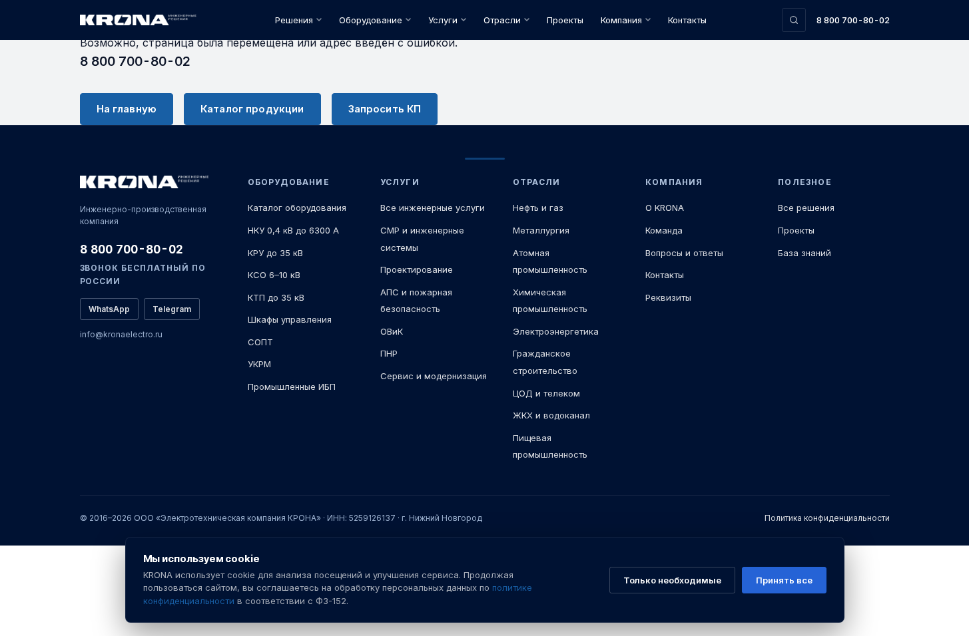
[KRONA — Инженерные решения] (140, 20)
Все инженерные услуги (432, 207)
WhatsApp (109, 309)
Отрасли (502, 20)
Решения (294, 20)
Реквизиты (668, 297)
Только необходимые (672, 580)
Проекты (565, 20)
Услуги (443, 20)
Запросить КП (385, 108)
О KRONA (664, 207)
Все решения (806, 207)
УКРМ (259, 364)
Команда (664, 230)
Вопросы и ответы (684, 252)
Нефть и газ (538, 207)
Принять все (784, 580)
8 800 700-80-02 (853, 20)
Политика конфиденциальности (827, 518)
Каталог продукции (252, 108)
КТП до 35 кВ (276, 297)
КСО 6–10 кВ (274, 274)
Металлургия (541, 230)
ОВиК (391, 331)
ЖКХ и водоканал (551, 415)
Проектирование (416, 269)
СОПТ (260, 342)
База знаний (804, 252)
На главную (127, 108)
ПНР (389, 353)
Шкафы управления (290, 319)
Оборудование (370, 20)
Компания (621, 20)
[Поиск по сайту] (794, 20)
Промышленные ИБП (292, 386)
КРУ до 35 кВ (275, 252)
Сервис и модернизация (433, 376)
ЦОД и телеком (546, 393)
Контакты (687, 20)
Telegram (172, 309)
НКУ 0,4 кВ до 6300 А (293, 230)
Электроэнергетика (556, 331)
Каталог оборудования (297, 207)
